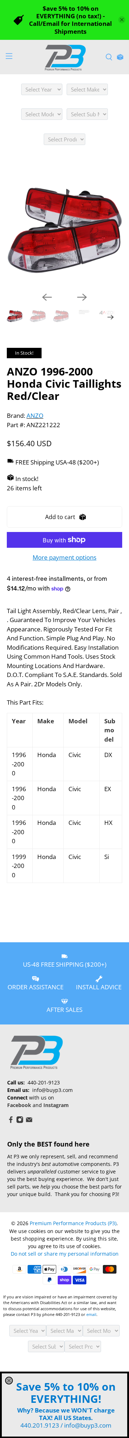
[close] (9, 1380)
